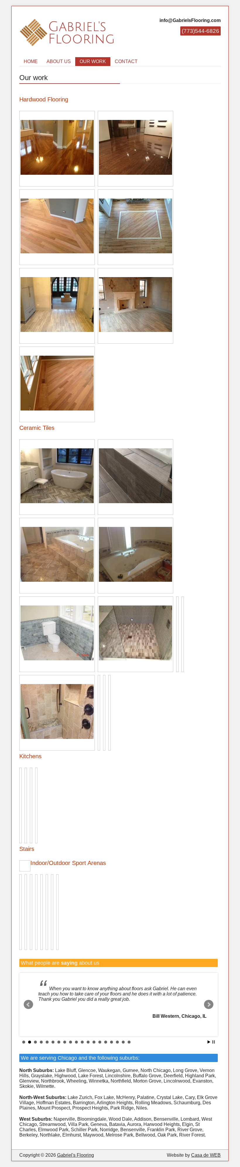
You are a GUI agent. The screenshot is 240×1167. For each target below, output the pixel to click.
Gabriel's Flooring (75, 1155)
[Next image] (28, 866)
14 (99, 1042)
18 (123, 1042)
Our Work (93, 61)
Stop (213, 1042)
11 (82, 1042)
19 (129, 1042)
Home (31, 61)
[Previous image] (21, 866)
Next (208, 1004)
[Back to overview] (29, 861)
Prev (28, 1004)
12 (88, 1042)
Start (209, 1042)
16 (111, 1042)
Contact (126, 61)
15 (105, 1042)
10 (76, 1042)
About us (59, 61)
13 (93, 1042)
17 (117, 1042)
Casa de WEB (206, 1155)
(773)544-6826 (200, 31)
